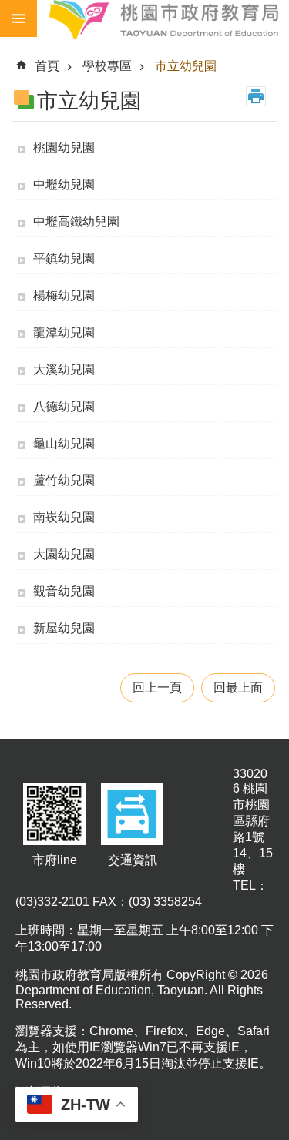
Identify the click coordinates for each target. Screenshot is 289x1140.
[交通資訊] (132, 845)
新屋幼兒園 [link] (64, 628)
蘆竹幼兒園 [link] (64, 480)
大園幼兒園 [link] (64, 554)
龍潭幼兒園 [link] (64, 332)
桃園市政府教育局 (163, 19)
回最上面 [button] (238, 687)
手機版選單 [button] (18, 18)
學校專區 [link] (107, 65)
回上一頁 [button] (157, 687)
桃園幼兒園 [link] (64, 147)
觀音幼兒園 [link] (64, 591)
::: (12, 49)
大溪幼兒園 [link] (64, 369)
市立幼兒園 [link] (186, 65)
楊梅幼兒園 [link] (64, 295)
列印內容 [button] (256, 96)
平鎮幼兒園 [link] (64, 258)
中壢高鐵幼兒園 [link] (76, 221)
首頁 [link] (47, 65)
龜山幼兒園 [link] (64, 443)
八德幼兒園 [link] (64, 406)
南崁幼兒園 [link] (64, 517)
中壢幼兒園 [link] (64, 184)
